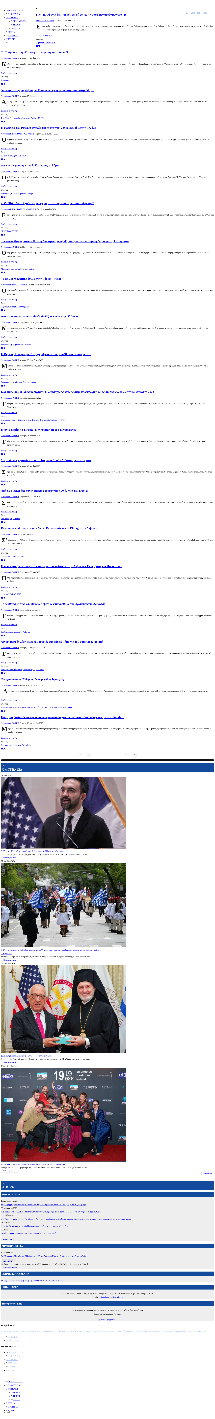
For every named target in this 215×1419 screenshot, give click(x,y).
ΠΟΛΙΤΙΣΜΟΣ (12, 17)
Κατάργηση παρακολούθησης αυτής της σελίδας (20, 1280)
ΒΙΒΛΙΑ (16, 28)
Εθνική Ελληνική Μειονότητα (13, 670)
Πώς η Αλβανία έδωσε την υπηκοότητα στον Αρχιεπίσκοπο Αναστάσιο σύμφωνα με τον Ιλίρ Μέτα (62, 717)
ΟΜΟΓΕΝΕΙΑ (14, 14)
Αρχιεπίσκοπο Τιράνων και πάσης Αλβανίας (32, 707)
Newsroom (40, 20)
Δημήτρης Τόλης (46, 420)
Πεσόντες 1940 (49, 42)
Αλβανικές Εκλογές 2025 (11, 594)
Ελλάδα (4, 156)
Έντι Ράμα (5, 118)
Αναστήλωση (26, 344)
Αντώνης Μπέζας (37, 118)
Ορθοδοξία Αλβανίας (9, 556)
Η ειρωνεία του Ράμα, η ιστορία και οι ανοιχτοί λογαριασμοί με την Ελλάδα (48, 127)
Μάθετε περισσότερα (9, 858)
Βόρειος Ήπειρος (8, 307)
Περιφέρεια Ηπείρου (9, 420)
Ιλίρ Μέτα (5, 745)
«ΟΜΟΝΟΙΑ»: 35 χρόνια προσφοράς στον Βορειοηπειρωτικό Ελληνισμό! (47, 203)
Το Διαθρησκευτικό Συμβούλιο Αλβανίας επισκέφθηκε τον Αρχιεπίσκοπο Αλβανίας (53, 603)
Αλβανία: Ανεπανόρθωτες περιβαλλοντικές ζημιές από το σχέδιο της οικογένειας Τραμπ (36, 1226)
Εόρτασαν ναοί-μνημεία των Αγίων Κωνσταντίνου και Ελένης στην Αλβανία (49, 528)
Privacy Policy (13, 1340)
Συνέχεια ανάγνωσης (44, 35)
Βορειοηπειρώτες (22, 307)
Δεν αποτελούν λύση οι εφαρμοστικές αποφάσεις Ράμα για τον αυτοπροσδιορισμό (52, 641)
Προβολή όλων (207, 1173)
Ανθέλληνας (12, 156)
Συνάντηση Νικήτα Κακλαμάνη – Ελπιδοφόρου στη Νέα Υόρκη (26, 1056)
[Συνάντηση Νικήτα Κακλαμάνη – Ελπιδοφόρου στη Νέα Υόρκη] (63, 1052)
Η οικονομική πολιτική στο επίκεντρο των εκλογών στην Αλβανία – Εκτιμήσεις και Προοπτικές (61, 566)
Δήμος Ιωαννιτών (25, 420)
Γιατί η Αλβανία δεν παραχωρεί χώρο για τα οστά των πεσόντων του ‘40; (82, 14)
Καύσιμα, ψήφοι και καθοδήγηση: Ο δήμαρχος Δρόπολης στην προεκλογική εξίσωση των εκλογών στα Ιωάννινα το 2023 (77, 391)
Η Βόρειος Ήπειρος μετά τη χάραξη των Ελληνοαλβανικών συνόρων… (46, 354)
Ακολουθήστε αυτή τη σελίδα (51, 1280)
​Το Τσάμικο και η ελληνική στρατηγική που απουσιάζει (36, 52)
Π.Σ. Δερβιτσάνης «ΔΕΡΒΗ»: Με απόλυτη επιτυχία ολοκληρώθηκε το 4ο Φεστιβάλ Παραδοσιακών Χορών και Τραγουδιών (50, 1212)
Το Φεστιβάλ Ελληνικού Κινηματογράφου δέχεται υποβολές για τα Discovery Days (34, 1164)
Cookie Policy (13, 1337)
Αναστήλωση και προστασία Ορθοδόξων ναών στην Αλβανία (39, 316)
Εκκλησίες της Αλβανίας (10, 344)
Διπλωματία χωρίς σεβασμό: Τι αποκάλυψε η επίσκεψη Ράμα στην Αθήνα (47, 90)
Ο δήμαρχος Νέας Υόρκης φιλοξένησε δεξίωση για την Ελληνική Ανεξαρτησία (32, 851)
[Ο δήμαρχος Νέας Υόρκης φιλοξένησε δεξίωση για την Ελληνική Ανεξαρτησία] (63, 847)
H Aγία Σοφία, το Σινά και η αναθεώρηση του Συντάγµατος (38, 429)
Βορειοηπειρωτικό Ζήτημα (11, 382)
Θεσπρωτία (15, 269)
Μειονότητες (30, 670)
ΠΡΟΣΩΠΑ (13, 35)
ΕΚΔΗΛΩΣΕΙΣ (19, 21)
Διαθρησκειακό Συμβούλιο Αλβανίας (15, 632)
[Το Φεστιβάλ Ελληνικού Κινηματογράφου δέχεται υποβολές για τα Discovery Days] (63, 1161)
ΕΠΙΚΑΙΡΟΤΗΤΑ (15, 10)
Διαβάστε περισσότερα (10, 1267)
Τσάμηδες (5, 80)
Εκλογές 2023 (59, 420)
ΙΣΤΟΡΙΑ (12, 32)
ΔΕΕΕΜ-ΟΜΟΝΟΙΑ (9, 231)
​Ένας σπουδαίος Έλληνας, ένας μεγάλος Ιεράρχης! (33, 679)
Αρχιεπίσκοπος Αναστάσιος (61, 707)
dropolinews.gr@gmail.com (112, 1297)
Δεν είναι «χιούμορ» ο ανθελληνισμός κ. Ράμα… (31, 165)
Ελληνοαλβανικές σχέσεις (20, 118)
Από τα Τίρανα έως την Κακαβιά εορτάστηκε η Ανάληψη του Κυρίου (44, 490)
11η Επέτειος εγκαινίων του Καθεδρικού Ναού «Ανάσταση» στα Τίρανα (46, 460)
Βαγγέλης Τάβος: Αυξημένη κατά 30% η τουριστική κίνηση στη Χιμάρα (29, 1233)
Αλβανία (39, 42)
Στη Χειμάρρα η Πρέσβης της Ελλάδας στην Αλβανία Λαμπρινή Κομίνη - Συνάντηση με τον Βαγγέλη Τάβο (43, 1204)
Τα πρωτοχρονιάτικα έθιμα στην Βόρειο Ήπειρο (31, 278)
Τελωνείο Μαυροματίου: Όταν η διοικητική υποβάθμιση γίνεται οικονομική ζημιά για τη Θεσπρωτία (65, 241)
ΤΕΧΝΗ (16, 25)
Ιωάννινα (35, 420)
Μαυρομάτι (5, 269)
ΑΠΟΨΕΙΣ (10, 39)
